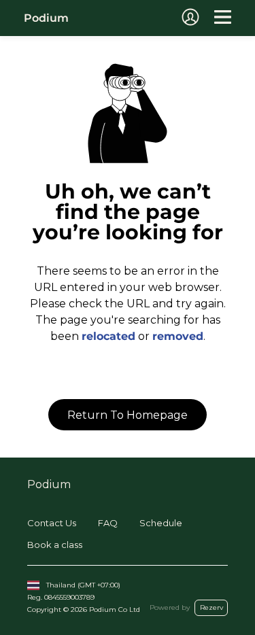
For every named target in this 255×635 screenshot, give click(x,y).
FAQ (108, 522)
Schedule (160, 522)
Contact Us (51, 522)
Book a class (54, 544)
